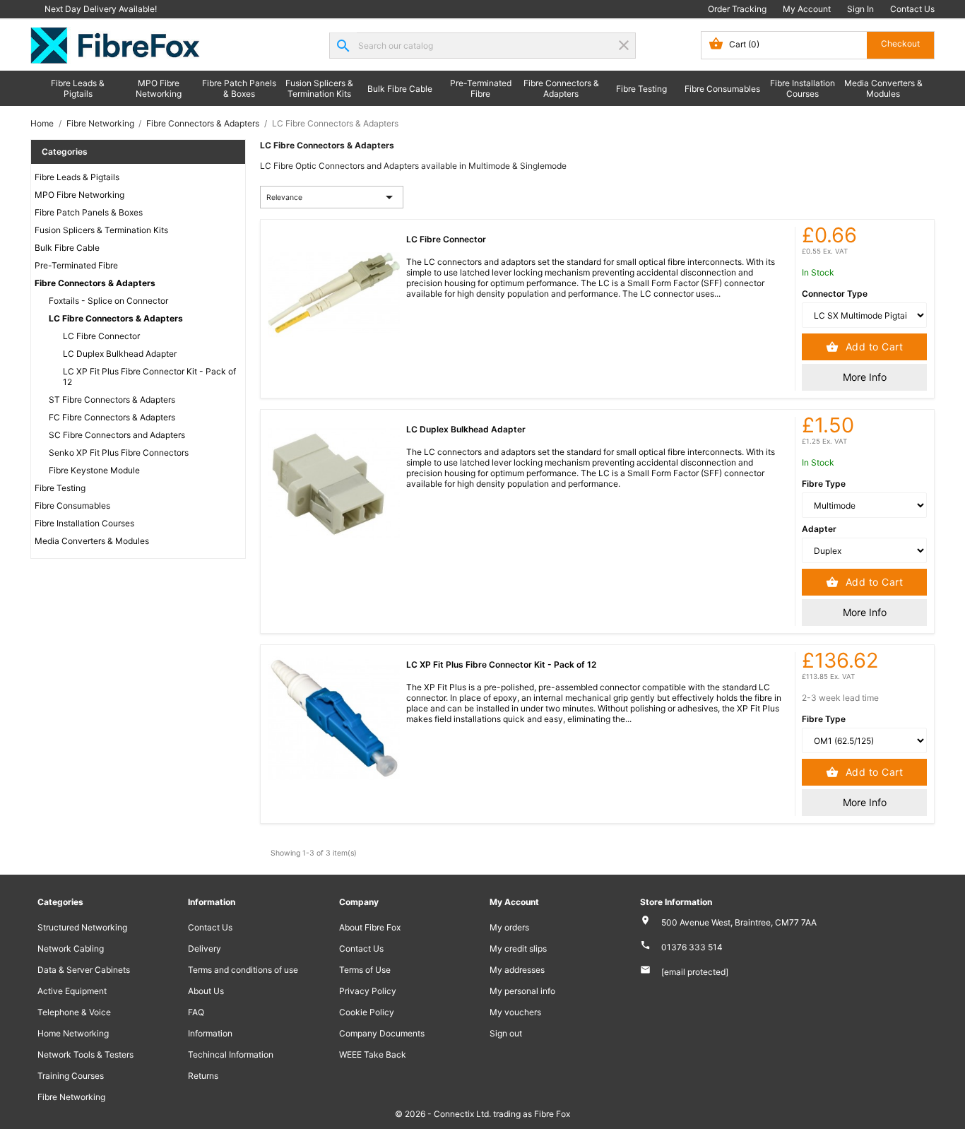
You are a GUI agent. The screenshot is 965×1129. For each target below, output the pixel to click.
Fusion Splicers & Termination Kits (319, 88)
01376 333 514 (692, 947)
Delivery (204, 948)
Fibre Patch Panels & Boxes (239, 88)
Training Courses (70, 1075)
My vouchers (515, 1012)
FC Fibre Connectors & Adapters (112, 417)
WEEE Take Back (372, 1054)
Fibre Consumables (722, 88)
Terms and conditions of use (243, 969)
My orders (509, 927)
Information (210, 1033)
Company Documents (382, 1033)
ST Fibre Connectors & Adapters (112, 399)
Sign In (860, 9)
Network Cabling (70, 948)
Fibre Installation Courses (802, 88)
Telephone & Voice (74, 1012)
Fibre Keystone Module (94, 470)
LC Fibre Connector (101, 336)
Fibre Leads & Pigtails (78, 88)
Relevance (332, 197)
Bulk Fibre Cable (399, 88)
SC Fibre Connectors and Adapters (117, 435)
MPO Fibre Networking (159, 88)
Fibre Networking (71, 1097)
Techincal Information (230, 1054)
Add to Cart (872, 347)
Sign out (506, 1033)
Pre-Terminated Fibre (480, 88)
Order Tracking (737, 9)
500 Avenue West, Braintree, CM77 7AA (739, 922)
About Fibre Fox (370, 927)
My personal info (522, 991)
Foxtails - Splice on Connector (108, 300)
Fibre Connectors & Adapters (561, 88)
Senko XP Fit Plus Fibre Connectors (119, 452)
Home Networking (73, 1033)
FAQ (196, 1012)
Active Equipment (72, 991)
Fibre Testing (641, 88)
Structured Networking (82, 927)
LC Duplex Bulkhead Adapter (120, 353)
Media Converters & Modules (883, 88)
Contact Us (912, 9)
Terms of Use (365, 969)
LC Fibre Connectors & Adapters (116, 318)
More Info (865, 377)
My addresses (517, 969)
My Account (807, 9)
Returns (203, 1075)
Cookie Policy (366, 1012)
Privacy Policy (367, 991)
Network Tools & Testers (85, 1054)
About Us (206, 991)
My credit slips (518, 948)
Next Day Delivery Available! (101, 9)
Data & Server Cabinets (83, 969)
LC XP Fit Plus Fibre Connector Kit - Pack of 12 (149, 376)
